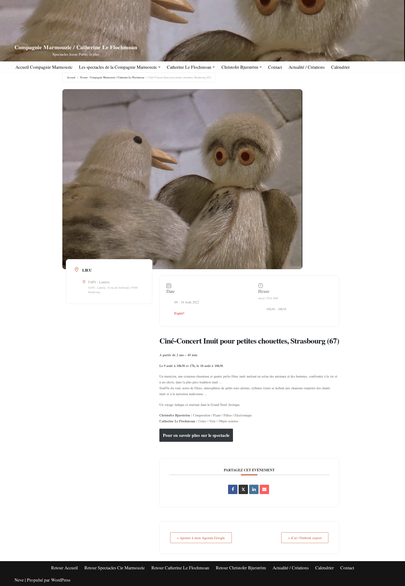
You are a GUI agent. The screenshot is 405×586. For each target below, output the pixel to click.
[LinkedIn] (254, 489)
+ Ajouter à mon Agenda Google (201, 537)
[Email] (264, 489)
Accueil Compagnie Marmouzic (43, 67)
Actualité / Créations (307, 67)
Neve (19, 580)
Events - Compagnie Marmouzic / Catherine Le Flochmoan (112, 77)
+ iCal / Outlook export (305, 537)
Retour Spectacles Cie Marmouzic (114, 568)
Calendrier (340, 67)
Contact (275, 67)
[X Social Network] (243, 489)
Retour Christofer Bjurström (241, 568)
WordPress (61, 580)
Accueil (71, 77)
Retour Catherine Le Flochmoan (180, 568)
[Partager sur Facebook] (232, 489)
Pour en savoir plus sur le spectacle (196, 435)
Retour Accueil (64, 568)
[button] (159, 67)
